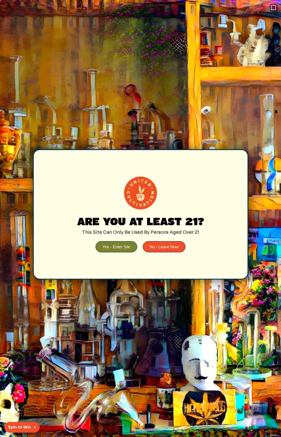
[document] (140, 218)
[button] (273, 7)
